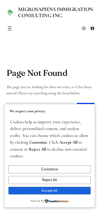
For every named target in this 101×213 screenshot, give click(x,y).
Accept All (49, 191)
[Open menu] (9, 28)
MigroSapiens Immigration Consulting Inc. (55, 12)
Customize (49, 169)
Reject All (49, 180)
